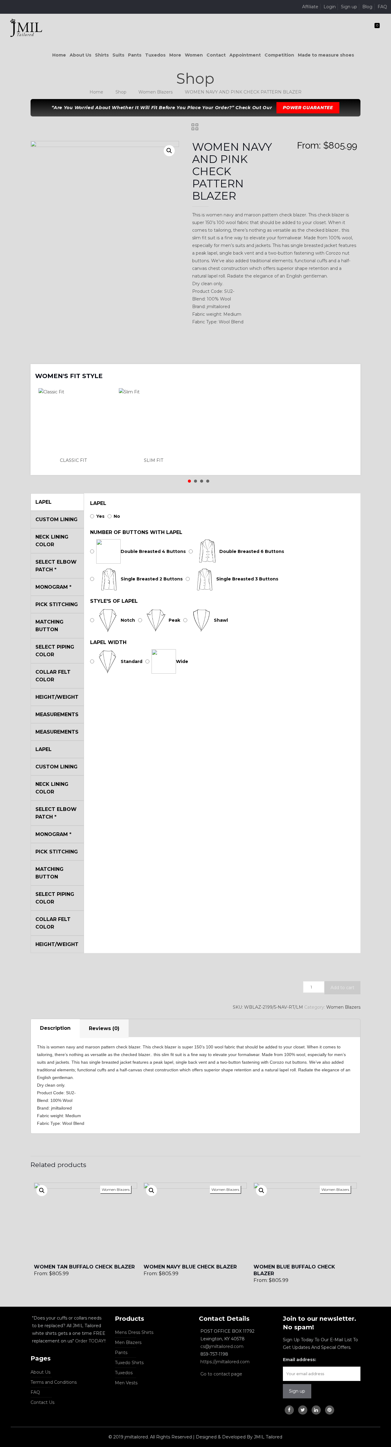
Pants (121, 1352)
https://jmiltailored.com (225, 1361)
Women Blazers (155, 92)
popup (41, 1190)
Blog (367, 6)
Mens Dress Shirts (134, 1332)
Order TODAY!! (90, 1341)
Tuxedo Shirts (129, 1362)
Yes (100, 516)
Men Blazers (128, 1342)
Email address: (299, 1359)
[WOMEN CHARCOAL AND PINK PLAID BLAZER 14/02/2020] (385, 1422)
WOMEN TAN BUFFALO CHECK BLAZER (84, 1267)
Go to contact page (221, 1374)
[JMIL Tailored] (26, 27)
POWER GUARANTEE (308, 107)
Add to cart (342, 987)
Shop (120, 92)
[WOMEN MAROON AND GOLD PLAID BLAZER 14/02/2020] (5, 1422)
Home (96, 92)
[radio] (75, 426)
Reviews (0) (104, 1028)
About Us (40, 1372)
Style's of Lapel (114, 601)
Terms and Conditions (54, 1382)
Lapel (98, 503)
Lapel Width (108, 642)
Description (55, 1028)
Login (329, 6)
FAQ (382, 6)
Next (348, 372)
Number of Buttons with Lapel (136, 532)
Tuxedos (124, 1372)
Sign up (349, 6)
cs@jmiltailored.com (221, 1346)
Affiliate (310, 6)
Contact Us (42, 1402)
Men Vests (126, 1383)
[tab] (55, 1028)
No (117, 516)
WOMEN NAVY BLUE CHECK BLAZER (190, 1267)
